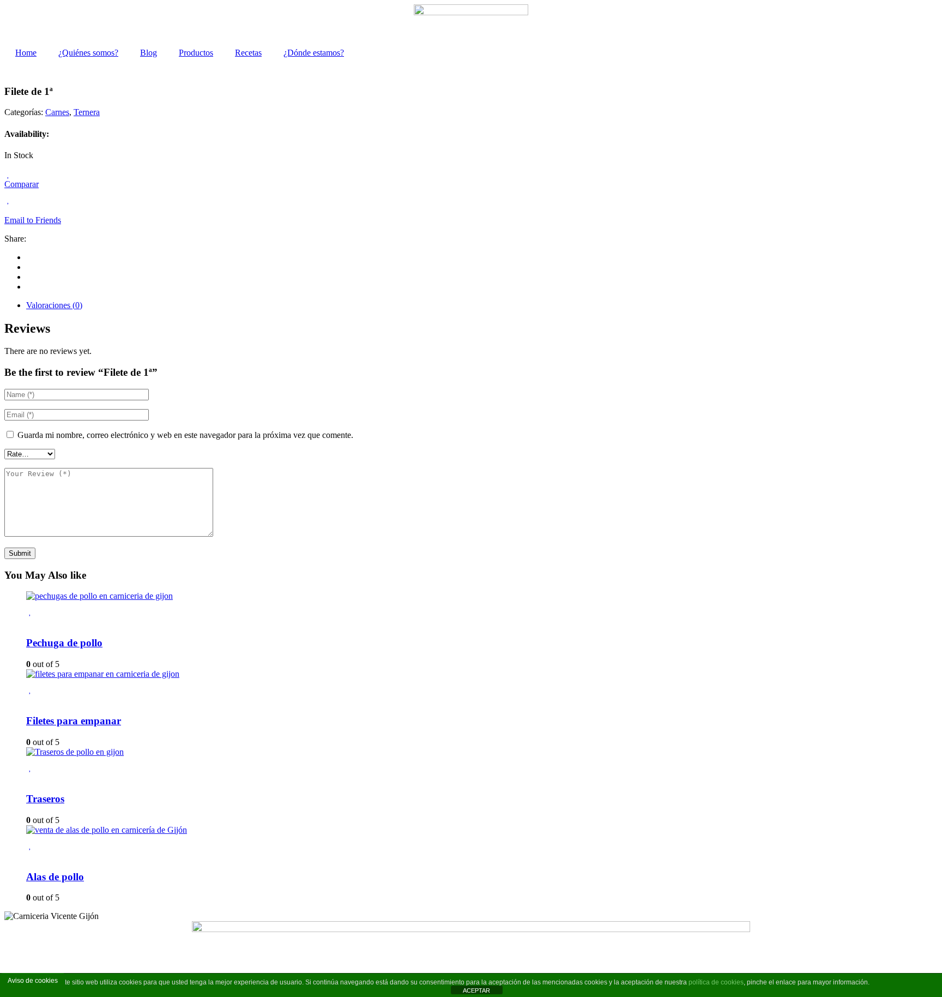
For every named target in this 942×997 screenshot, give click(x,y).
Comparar (21, 184)
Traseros (45, 798)
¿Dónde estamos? (313, 52)
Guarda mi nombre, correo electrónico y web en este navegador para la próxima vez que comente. (185, 435)
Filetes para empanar (73, 720)
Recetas (248, 52)
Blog (148, 52)
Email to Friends (32, 220)
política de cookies (716, 982)
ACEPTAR (476, 990)
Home (26, 52)
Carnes (57, 112)
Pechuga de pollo (64, 642)
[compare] (7, 210)
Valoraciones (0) (54, 305)
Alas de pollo (55, 876)
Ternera (87, 112)
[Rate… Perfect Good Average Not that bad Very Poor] (29, 453)
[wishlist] (8, 173)
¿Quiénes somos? (88, 52)
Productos (196, 52)
